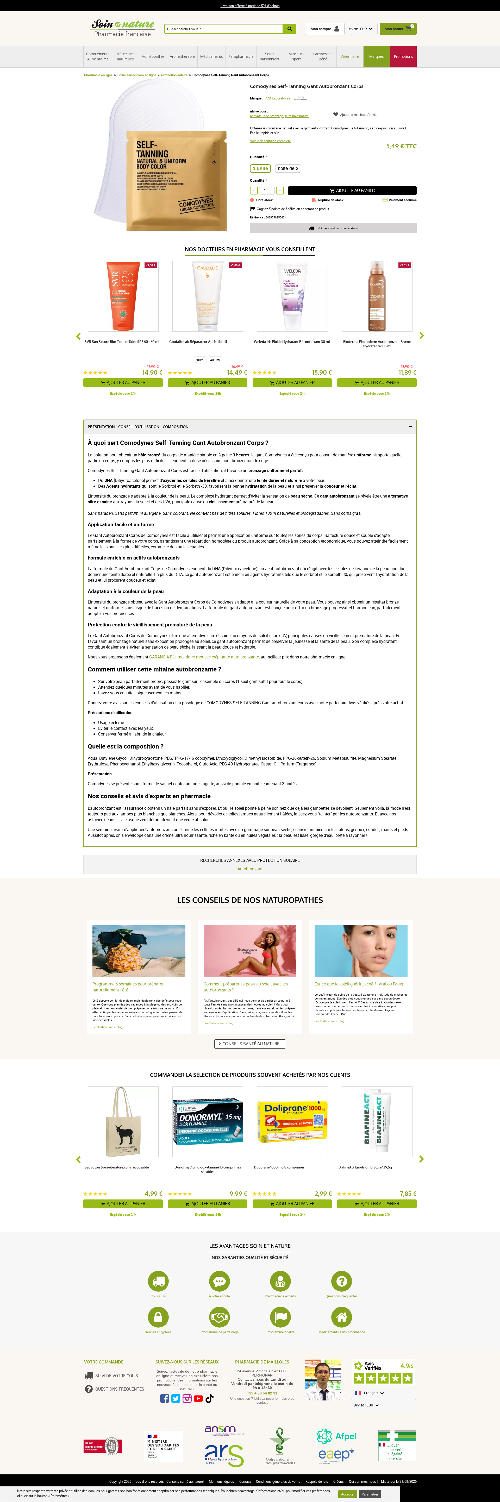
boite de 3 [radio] (288, 168)
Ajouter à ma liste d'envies (359, 114)
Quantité (257, 156)
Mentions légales (221, 1481)
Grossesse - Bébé (323, 56)
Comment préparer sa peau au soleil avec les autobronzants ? (246, 987)
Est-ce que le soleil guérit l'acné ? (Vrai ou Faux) (359, 984)
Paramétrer (370, 1494)
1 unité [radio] (260, 168)
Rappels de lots (316, 1481)
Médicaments (211, 56)
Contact (245, 1481)
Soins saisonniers (269, 56)
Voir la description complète (270, 141)
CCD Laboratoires (277, 98)
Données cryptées (158, 1332)
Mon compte (321, 28)
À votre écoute (219, 1296)
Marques (376, 56)
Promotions (403, 56)
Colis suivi (158, 1296)
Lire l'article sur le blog (107, 1027)
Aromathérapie (182, 56)
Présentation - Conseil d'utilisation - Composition (138, 426)
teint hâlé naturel (297, 116)
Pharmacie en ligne (98, 75)
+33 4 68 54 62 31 (262, 1393)
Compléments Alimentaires (97, 56)
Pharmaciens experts (280, 1296)
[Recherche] (290, 29)
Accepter (347, 1494)
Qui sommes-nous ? (363, 1481)
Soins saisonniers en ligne (136, 75)
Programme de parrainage (220, 1332)
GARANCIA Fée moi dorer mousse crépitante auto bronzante (204, 657)
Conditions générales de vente (278, 1481)
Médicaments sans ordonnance (341, 1332)
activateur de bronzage (266, 116)
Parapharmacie (241, 56)
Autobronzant (250, 869)
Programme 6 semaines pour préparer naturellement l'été (128, 987)
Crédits (338, 1481)
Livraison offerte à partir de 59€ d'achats (250, 5)
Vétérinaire (350, 56)
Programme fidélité (281, 1332)
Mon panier (394, 28)
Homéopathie (153, 56)
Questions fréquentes (342, 1296)
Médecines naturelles (125, 56)
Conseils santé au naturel (252, 1044)
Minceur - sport (296, 56)
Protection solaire (174, 75)
